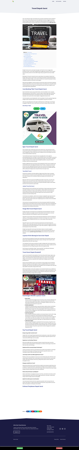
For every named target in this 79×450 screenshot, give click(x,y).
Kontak (64, 1)
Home (53, 1)
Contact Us (16, 432)
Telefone (42, 108)
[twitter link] (62, 429)
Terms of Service (63, 439)
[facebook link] (65, 429)
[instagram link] (60, 429)
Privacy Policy (56, 439)
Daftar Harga (58, 1)
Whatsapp (36, 108)
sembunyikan (29, 52)
